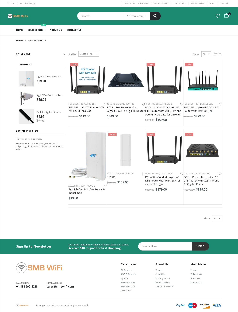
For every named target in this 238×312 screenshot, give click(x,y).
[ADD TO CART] (101, 67)
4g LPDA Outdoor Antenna (52, 95)
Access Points (128, 282)
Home (19, 40)
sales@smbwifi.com (60, 286)
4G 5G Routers (75, 104)
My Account (161, 3)
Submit (200, 246)
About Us (160, 274)
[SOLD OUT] (177, 67)
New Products (206, 104)
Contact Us (196, 282)
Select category (135, 15)
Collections (196, 274)
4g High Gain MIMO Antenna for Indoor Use (61, 76)
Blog (213, 3)
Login (224, 3)
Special (124, 278)
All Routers (89, 104)
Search (155, 16)
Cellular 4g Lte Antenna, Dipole (54, 112)
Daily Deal (180, 3)
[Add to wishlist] (105, 104)
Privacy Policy (163, 278)
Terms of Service (164, 286)
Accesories (73, 186)
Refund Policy (163, 282)
